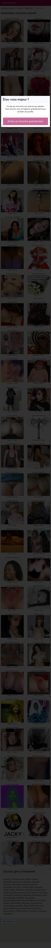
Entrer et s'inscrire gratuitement (25, 121)
